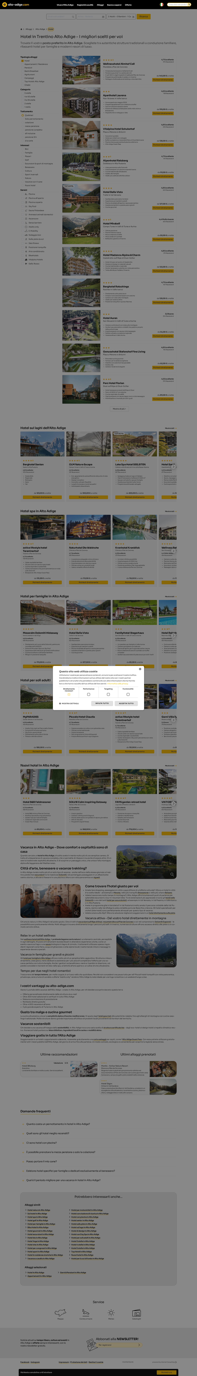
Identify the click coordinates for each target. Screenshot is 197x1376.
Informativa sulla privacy (117, 684)
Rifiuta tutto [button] (102, 703)
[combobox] (140, 669)
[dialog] (98, 688)
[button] (69, 703)
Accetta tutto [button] (126, 703)
